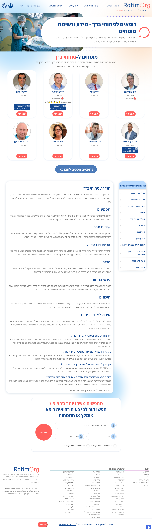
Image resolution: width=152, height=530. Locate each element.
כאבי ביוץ (97, 490)
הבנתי (43, 524)
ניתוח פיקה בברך (138, 261)
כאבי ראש (71, 485)
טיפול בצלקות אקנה (118, 496)
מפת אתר (146, 485)
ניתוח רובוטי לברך (138, 267)
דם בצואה (97, 504)
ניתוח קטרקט (120, 499)
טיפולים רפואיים (91, 5)
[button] (148, 527)
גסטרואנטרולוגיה (68, 480)
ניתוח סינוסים (69, 488)
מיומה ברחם (96, 482)
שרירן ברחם (96, 480)
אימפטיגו (121, 474)
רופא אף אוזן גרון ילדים (66, 501)
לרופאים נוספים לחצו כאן (76, 169)
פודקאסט (73, 5)
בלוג (147, 477)
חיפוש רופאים (113, 5)
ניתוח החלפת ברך (118, 490)
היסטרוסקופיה (69, 482)
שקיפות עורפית (95, 501)
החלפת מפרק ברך (138, 193)
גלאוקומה (97, 477)
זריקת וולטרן (120, 472)
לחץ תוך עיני (120, 485)
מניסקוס (142, 225)
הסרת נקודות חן (68, 472)
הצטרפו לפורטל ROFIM (30, 5)
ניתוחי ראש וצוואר (94, 499)
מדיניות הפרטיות (67, 524)
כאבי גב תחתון (120, 501)
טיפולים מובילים (132, 10)
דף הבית (145, 10)
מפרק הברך (140, 238)
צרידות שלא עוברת (118, 509)
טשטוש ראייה (96, 509)
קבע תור (94, 113)
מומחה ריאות (69, 499)
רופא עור (122, 515)
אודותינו (146, 474)
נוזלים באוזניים (120, 493)
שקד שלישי (121, 480)
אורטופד (71, 493)
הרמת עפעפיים (95, 474)
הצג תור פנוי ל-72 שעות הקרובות (75, 445)
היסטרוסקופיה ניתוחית (92, 485)
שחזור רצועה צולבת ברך (135, 206)
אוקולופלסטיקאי (68, 509)
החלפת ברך (121, 507)
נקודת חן (97, 493)
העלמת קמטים (120, 482)
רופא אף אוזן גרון (68, 496)
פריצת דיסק (120, 504)
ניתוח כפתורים (120, 488)
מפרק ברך (141, 232)
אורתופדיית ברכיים (138, 199)
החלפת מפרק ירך (94, 496)
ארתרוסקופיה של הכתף (92, 507)
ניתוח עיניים (70, 474)
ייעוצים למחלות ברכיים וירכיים (133, 245)
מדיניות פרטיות (144, 480)
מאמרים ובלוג (55, 5)
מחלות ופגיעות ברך (137, 219)
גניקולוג (71, 507)
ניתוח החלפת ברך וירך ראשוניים (136, 253)
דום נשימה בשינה (94, 515)
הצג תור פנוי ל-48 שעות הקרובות (102, 445)
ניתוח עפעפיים (95, 517)
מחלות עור (96, 472)
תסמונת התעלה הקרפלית (91, 512)
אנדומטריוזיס (95, 488)
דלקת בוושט (70, 477)
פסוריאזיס (70, 490)
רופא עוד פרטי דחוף (118, 512)
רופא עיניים (70, 504)
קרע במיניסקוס (119, 477)
